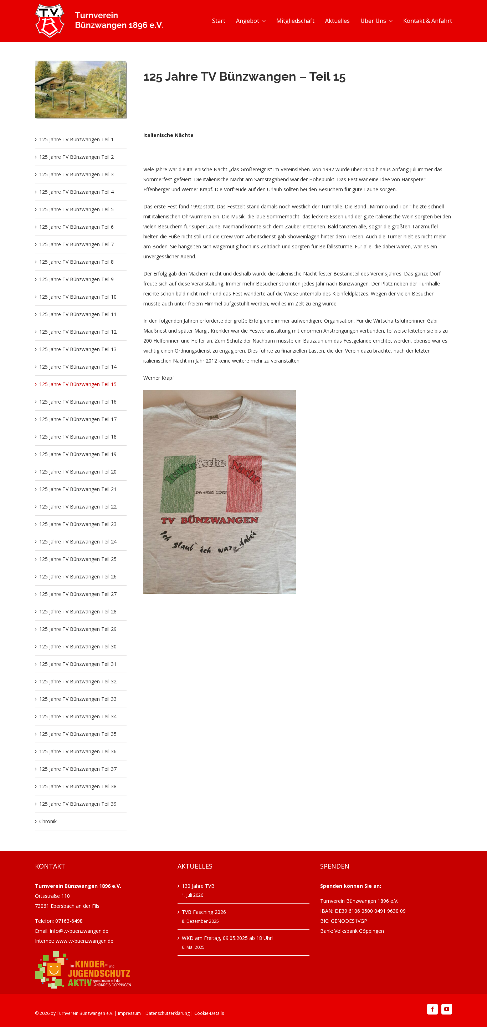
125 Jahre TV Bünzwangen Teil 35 (78, 733)
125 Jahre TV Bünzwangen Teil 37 (78, 768)
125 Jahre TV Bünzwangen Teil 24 (78, 541)
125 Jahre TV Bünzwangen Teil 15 (78, 384)
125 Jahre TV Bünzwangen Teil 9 (76, 279)
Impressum (129, 1013)
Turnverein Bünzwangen (81, 1013)
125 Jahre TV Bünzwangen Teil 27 (78, 594)
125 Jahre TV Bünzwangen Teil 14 (78, 366)
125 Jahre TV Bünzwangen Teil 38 (78, 786)
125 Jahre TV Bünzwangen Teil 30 (78, 646)
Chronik (48, 821)
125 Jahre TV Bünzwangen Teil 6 (76, 226)
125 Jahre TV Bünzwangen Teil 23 (78, 524)
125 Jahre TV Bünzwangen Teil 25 (78, 559)
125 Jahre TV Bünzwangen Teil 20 (78, 471)
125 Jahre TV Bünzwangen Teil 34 (78, 716)
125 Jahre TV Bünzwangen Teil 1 (76, 139)
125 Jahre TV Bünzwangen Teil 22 (78, 506)
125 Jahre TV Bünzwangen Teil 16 (78, 401)
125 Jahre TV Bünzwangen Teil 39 (78, 803)
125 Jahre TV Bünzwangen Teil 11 (78, 314)
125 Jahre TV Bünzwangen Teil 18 (78, 436)
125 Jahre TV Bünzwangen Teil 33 (78, 698)
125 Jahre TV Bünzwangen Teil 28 (78, 611)
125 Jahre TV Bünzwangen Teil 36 (78, 751)
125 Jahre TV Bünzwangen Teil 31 (78, 664)
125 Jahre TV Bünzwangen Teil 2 (76, 156)
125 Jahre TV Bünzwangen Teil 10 (78, 296)
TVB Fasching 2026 (204, 912)
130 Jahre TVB (198, 885)
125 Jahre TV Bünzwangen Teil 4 (76, 191)
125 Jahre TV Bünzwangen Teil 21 (78, 489)
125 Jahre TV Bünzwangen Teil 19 (78, 454)
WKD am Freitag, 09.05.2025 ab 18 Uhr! (227, 938)
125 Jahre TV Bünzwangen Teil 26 (78, 576)
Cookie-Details (209, 1013)
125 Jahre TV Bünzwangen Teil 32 (78, 681)
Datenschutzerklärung (167, 1013)
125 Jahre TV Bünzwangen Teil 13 (78, 349)
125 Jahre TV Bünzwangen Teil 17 (78, 419)
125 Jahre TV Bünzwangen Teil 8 (76, 261)
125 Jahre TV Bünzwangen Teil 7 (76, 244)
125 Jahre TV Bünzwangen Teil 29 (78, 629)
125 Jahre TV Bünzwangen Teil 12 (78, 331)
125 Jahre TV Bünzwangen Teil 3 (76, 174)
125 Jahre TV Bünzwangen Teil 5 (76, 209)
